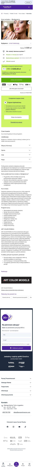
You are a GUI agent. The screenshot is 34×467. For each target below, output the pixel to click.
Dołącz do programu (16, 117)
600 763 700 (6, 412)
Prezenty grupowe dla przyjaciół (20, 297)
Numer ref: (23, 93)
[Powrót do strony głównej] (1, 13)
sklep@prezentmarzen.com (22, 412)
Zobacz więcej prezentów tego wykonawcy (12, 290)
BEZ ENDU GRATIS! (25, 58)
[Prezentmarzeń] (7, 7)
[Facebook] (7, 426)
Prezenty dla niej (6, 297)
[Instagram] (13, 426)
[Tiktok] (25, 426)
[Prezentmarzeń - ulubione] (29, 7)
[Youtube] (19, 426)
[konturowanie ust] (16, 30)
